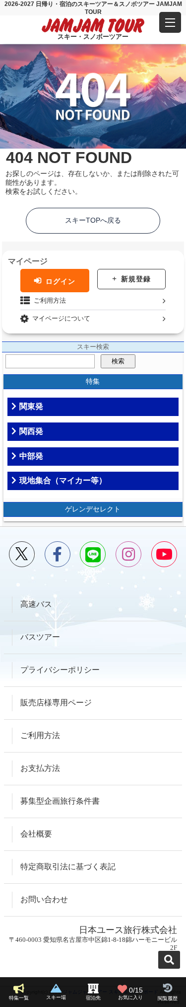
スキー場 (56, 997)
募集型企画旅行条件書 (60, 801)
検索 (118, 361)
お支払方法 (40, 768)
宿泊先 (93, 998)
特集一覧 (19, 998)
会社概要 (36, 834)
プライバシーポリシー (60, 670)
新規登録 (136, 279)
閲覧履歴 (168, 998)
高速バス (36, 604)
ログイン (60, 281)
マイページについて (61, 318)
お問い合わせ (44, 899)
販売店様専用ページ (56, 702)
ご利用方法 (50, 300)
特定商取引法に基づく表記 (68, 866)
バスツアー (40, 637)
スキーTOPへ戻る (93, 220)
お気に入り (130, 993)
